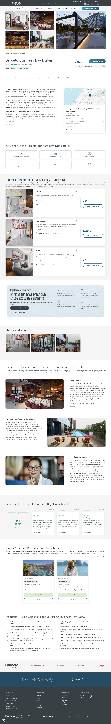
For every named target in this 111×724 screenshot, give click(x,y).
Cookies (80, 717)
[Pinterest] (52, 717)
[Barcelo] (60, 666)
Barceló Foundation (11, 698)
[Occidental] (81, 666)
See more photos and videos (97, 46)
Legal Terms (87, 717)
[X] (47, 717)
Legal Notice (64, 717)
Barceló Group (9, 695)
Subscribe (77, 679)
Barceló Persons (10, 706)
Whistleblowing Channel (12, 708)
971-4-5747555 (69, 113)
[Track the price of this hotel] (103, 66)
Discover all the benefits (20, 308)
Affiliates (39, 695)
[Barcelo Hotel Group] (10, 716)
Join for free (22, 312)
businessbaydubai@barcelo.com (73, 115)
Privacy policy (73, 717)
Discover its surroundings (73, 129)
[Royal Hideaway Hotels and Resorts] (37, 666)
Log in (15, 312)
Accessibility (95, 717)
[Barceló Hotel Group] (16, 3)
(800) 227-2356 (84, 1)
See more (72, 406)
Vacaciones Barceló (10, 701)
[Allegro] (102, 666)
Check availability (90, 8)
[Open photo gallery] (31, 191)
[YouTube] (50, 717)
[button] (92, 1)
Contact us (65, 704)
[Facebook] (41, 717)
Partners (39, 698)
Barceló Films (9, 703)
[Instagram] (44, 717)
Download (86, 696)
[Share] (90, 14)
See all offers (101, 557)
